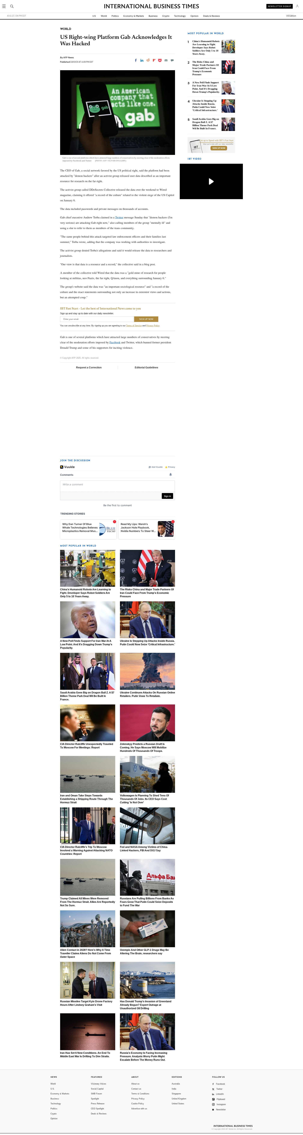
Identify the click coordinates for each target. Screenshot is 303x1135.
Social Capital (97, 1089)
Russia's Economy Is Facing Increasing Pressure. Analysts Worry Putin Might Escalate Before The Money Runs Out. (143, 1056)
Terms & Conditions (140, 1093)
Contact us (136, 1089)
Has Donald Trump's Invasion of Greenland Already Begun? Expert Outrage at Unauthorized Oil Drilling (145, 1005)
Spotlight (95, 1099)
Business (153, 15)
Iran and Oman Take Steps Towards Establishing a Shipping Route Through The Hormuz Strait (86, 799)
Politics (115, 15)
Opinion (194, 15)
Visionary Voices (98, 1084)
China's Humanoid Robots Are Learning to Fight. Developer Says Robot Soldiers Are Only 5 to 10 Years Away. (85, 593)
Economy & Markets (133, 15)
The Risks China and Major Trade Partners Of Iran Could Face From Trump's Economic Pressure (147, 593)
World (104, 15)
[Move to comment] (172, 60)
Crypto (165, 15)
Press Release (97, 1103)
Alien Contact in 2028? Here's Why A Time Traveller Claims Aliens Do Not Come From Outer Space (85, 953)
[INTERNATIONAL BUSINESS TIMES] (151, 6)
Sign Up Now (218, 148)
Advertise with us (139, 1108)
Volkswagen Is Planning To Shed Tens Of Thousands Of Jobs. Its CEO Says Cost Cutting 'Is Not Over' (144, 799)
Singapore (176, 1093)
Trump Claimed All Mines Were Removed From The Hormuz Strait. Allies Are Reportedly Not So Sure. (87, 902)
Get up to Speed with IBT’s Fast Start (216, 140)
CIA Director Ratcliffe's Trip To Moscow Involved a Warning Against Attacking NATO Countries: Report (86, 850)
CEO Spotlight (97, 1108)
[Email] (166, 60)
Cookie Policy (137, 1103)
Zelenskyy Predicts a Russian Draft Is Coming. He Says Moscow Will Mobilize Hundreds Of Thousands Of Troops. (143, 747)
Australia (176, 1084)
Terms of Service (134, 325)
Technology (180, 15)
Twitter (119, 217)
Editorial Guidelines (146, 367)
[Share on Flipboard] (154, 60)
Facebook (115, 342)
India (174, 1089)
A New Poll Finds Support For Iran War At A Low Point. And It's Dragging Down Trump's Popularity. (86, 644)
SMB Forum (96, 1093)
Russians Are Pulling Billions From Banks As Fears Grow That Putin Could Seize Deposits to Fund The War (147, 902)
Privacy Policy (152, 325)
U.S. (94, 15)
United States (178, 1103)
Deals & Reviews (211, 15)
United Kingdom (179, 1099)
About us (135, 1084)
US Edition (291, 16)
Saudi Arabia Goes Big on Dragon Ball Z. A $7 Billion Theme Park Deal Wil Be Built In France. (87, 696)
